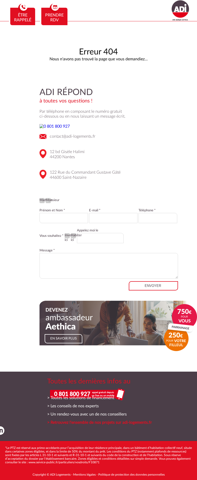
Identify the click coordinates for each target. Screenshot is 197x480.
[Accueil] (180, 19)
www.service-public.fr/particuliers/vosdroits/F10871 (64, 462)
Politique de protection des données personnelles (131, 474)
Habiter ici (73, 236)
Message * (47, 250)
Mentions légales (84, 474)
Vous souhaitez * (52, 236)
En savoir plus (63, 338)
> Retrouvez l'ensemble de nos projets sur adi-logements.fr (99, 422)
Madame (42, 200)
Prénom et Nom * (52, 210)
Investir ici (67, 236)
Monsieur (48, 200)
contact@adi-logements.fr (72, 136)
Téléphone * (147, 210)
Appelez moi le (87, 230)
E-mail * (95, 210)
